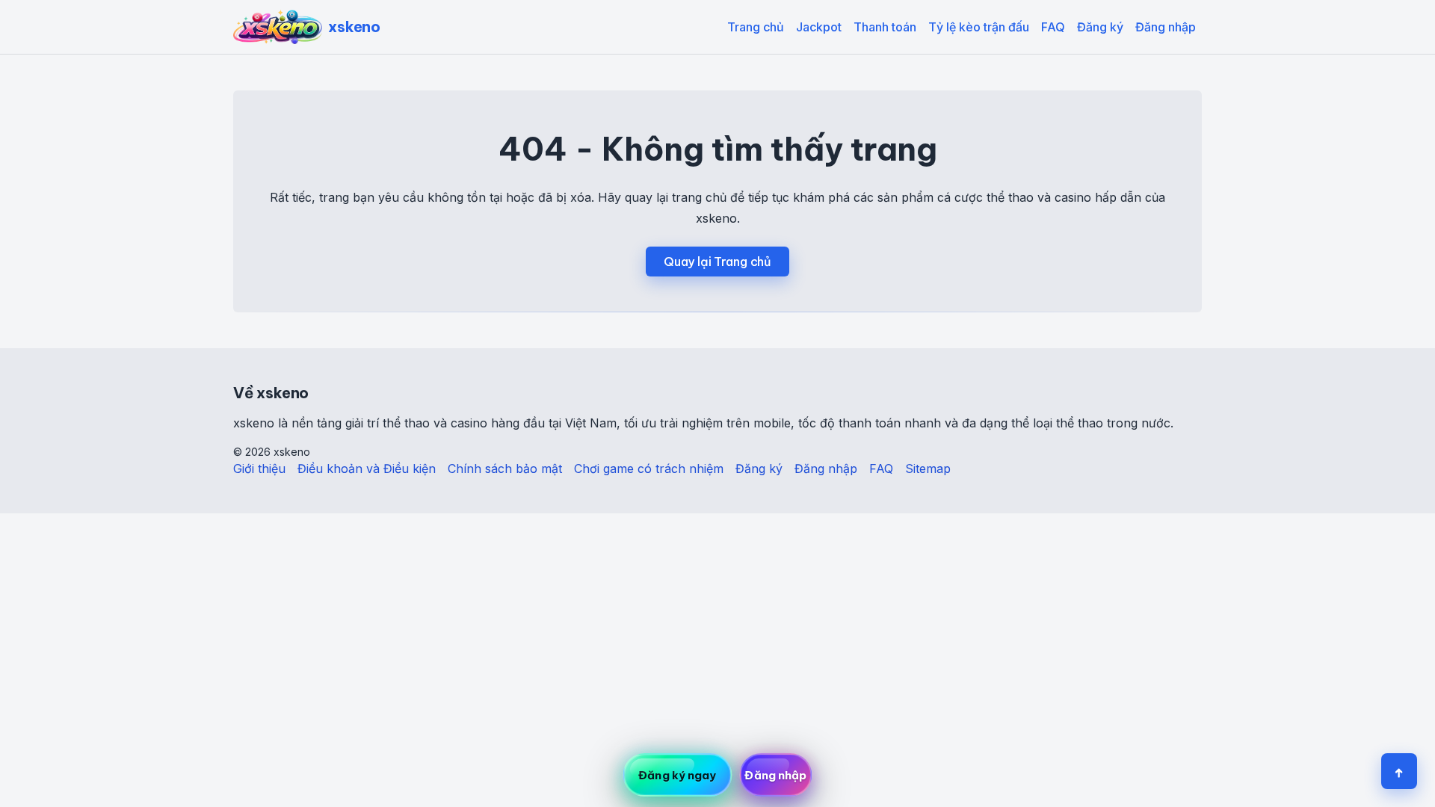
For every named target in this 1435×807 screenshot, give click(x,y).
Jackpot (819, 26)
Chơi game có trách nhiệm (648, 468)
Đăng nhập (1165, 26)
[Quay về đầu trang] (1399, 771)
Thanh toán (885, 26)
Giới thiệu (259, 468)
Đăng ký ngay (677, 775)
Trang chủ (755, 26)
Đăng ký (1100, 26)
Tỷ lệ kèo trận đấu (978, 26)
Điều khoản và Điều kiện (366, 468)
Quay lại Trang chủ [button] (717, 261)
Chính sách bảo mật (505, 468)
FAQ (1053, 26)
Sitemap (928, 468)
